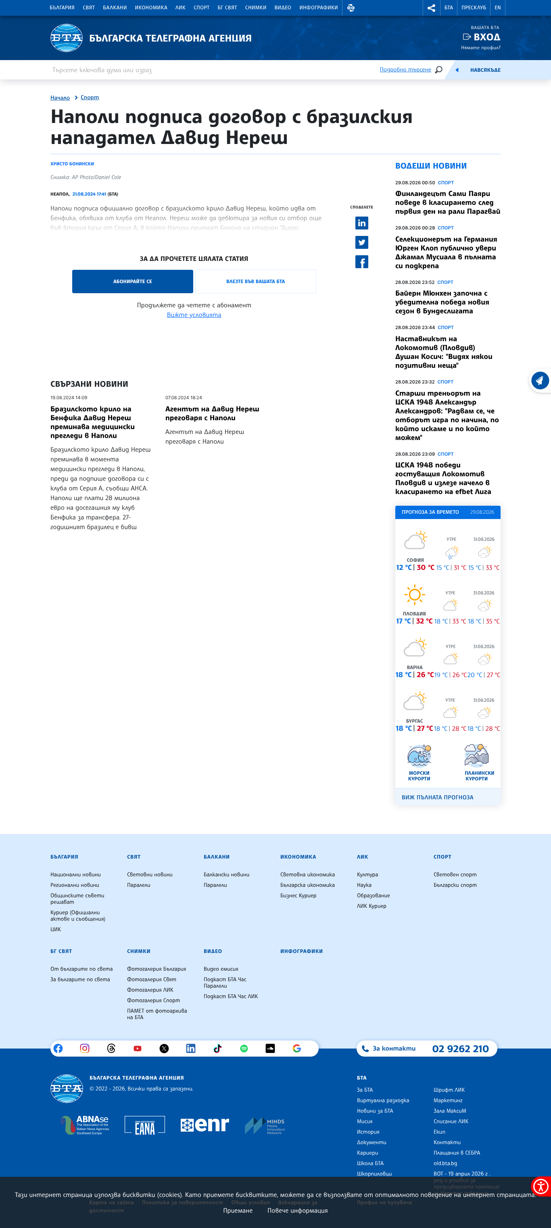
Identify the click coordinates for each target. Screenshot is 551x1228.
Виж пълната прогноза (438, 797)
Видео (283, 7)
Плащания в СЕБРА (457, 1153)
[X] (167, 1048)
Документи (371, 1142)
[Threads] (114, 1048)
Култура (367, 874)
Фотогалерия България (156, 969)
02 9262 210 (460, 1048)
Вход (487, 37)
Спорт (201, 7)
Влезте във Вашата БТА (255, 281)
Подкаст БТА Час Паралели (225, 982)
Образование (373, 895)
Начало (60, 98)
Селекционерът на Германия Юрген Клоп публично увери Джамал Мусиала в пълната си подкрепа (446, 252)
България (62, 7)
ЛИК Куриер (371, 906)
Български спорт (455, 885)
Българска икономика (307, 885)
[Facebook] (61, 1048)
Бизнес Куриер (298, 895)
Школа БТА (370, 1163)
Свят (89, 7)
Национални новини (75, 874)
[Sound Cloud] (273, 1048)
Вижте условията (194, 315)
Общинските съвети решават (77, 898)
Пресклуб (473, 7)
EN (498, 7)
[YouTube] (140, 1048)
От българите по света (81, 969)
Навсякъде (485, 70)
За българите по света (80, 979)
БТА (449, 7)
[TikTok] (220, 1048)
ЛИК (180, 7)
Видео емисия (221, 969)
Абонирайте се (132, 281)
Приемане (238, 1210)
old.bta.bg (445, 1163)
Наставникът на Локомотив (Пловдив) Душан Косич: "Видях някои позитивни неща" (444, 352)
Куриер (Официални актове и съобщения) (77, 915)
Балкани (115, 7)
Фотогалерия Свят (151, 979)
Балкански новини (226, 874)
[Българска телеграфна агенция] (66, 1088)
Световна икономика (307, 874)
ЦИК (55, 929)
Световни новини (150, 874)
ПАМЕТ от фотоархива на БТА (157, 1014)
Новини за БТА (375, 1111)
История (368, 1132)
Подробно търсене (405, 69)
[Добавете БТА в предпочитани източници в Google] (300, 1048)
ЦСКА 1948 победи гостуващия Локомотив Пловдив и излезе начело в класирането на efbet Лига (443, 478)
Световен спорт (455, 874)
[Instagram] (87, 1048)
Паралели (138, 885)
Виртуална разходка (383, 1100)
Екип (439, 1132)
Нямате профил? (481, 47)
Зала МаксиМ (450, 1111)
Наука (364, 885)
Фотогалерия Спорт (153, 1000)
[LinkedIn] (194, 1048)
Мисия (365, 1121)
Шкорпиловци (374, 1174)
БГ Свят (227, 7)
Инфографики (318, 7)
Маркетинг (448, 1100)
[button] (350, 8)
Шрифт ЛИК (449, 1090)
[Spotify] (247, 1048)
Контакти (447, 1142)
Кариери (367, 1153)
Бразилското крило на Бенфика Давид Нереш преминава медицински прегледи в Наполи (92, 422)
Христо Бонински (72, 164)
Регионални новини (74, 885)
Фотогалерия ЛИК (150, 990)
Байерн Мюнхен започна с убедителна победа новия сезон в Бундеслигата (442, 302)
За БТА (365, 1090)
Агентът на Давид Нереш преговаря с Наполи (212, 413)
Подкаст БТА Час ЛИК (231, 996)
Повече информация (297, 1210)
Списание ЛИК (451, 1121)
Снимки (256, 7)
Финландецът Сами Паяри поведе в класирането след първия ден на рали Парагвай (447, 202)
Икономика (151, 7)
